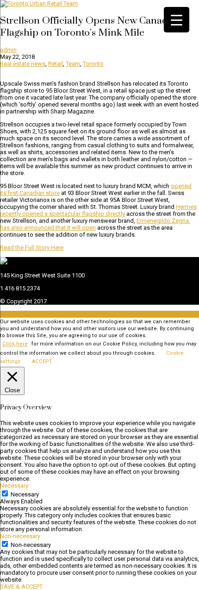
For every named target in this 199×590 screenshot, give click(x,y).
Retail (55, 63)
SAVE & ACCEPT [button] (21, 586)
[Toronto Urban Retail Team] (39, 3)
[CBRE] (3, 262)
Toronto (93, 63)
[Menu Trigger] (176, 19)
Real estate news (22, 63)
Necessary (25, 494)
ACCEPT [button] (42, 361)
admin (8, 49)
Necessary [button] (14, 485)
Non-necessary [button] (20, 536)
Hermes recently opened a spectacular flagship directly (98, 210)
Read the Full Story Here (31, 247)
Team (73, 63)
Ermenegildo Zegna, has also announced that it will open (95, 224)
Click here (15, 344)
